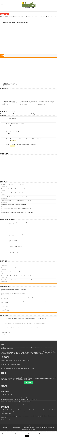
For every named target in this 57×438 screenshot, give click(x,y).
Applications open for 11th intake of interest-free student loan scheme (46, 102)
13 (9, 310)
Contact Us (10, 394)
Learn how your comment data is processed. (29, 114)
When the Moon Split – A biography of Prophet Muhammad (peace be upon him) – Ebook (27, 222)
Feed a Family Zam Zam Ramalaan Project (9, 267)
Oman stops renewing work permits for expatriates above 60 (28, 102)
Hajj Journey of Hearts (13, 252)
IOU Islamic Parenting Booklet (15, 246)
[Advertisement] (28, 69)
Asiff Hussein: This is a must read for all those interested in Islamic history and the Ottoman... (24, 327)
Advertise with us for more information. (12, 420)
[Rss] (27, 426)
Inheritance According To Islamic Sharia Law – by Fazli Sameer (13, 263)
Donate (29, 382)
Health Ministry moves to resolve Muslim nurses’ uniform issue (13, 204)
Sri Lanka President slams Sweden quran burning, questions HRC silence (22, 397)
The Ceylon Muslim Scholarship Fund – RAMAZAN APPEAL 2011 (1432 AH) (17, 297)
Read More (32, 436)
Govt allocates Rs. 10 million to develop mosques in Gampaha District (15, 196)
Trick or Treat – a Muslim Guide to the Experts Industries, (20, 14)
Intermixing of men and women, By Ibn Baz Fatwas (11, 308)
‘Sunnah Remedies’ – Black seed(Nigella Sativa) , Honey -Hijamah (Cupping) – (17, 275)
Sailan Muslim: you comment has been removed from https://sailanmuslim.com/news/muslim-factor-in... (26, 318)
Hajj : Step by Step (13, 240)
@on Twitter (4, 386)
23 (8, 294)
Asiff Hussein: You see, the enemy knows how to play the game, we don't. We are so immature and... (25, 323)
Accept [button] (27, 436)
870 (8, 290)
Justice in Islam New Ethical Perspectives (17, 234)
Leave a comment (18, 25)
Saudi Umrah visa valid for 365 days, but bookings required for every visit (16, 208)
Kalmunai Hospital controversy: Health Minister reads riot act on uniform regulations (18, 212)
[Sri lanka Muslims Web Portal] (28, 5)
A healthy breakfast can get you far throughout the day (18, 403)
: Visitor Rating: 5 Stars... (6, 332)
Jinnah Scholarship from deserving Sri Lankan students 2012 (13, 293)
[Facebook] (29, 426)
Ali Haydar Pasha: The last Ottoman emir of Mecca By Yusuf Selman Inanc (22, 399)
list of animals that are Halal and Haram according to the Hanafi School (15, 271)
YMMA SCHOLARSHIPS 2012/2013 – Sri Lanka (11, 305)
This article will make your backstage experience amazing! (19, 401)
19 (7, 302)
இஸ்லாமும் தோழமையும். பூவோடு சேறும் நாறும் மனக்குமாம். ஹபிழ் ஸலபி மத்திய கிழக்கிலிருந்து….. (20, 279)
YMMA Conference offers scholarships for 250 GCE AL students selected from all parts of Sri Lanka (25, 16)
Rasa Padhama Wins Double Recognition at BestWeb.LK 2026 (9, 102)
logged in (16, 111)
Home (2, 16)
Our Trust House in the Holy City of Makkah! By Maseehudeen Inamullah (16, 200)
